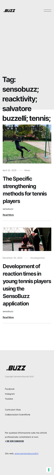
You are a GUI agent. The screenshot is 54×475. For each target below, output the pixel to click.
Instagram (10, 394)
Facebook (10, 389)
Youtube (9, 398)
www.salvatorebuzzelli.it (26, 453)
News (27, 170)
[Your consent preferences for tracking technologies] (49, 470)
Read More (8, 215)
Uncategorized (37, 258)
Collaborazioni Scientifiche (17, 414)
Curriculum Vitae (13, 409)
